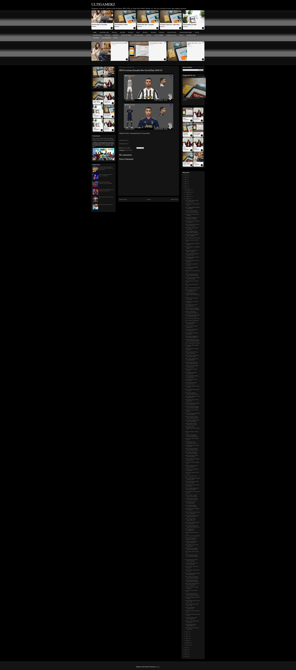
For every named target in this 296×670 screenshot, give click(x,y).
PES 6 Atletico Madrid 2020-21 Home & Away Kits (192, 584)
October (187, 194)
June (187, 634)
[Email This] (137, 148)
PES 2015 (148, 35)
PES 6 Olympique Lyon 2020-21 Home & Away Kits (192, 574)
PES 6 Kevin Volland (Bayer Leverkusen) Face (191, 330)
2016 (185, 654)
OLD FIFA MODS (106, 37)
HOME (94, 32)
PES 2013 (161, 32)
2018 (185, 649)
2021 (185, 185)
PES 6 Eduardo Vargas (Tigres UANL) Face (192, 446)
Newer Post (123, 199)
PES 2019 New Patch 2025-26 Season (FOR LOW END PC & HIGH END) (106, 168)
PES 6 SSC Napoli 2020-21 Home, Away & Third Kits (191, 211)
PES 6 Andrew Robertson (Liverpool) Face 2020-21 (191, 453)
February (188, 642)
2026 (185, 175)
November (188, 192)
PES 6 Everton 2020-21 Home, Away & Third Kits (192, 225)
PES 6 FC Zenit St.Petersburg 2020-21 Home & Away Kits (192, 309)
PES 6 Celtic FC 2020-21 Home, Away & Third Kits (192, 278)
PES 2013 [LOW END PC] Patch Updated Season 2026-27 (106, 190)
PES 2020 (122, 32)
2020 (185, 188)
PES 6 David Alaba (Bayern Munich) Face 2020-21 (191, 218)
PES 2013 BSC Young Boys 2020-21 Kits (191, 298)
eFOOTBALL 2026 (104, 32)
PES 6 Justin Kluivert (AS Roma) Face (191, 380)
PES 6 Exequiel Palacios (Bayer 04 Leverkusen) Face (192, 404)
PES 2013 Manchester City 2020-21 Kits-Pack (191, 564)
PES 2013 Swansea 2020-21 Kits (192, 287)
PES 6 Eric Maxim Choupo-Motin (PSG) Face (191, 466)
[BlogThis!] (138, 148)
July (187, 631)
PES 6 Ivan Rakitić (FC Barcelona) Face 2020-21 (191, 312)
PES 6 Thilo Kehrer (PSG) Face (192, 318)
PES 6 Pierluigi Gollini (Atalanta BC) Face (190, 519)
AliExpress (94, 26)
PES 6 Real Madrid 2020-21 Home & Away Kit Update (191, 581)
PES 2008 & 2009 (138, 35)
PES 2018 (153, 32)
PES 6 (138, 32)
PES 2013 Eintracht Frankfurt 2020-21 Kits (192, 604)
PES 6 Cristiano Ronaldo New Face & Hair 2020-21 (192, 489)
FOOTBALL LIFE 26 (171, 35)
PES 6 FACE (128, 150)
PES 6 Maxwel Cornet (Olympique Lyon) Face (191, 442)
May (187, 636)
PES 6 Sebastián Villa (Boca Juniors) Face (191, 333)
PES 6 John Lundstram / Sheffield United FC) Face (191, 393)
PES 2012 (107, 35)
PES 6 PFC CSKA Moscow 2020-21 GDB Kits (191, 251)
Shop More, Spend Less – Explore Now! (169, 24)
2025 (185, 177)
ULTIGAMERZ (103, 4)
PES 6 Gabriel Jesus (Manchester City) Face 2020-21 (192, 414)
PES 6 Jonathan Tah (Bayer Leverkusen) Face (191, 290)
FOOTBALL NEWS (191, 35)
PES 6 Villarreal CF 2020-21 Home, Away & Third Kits (191, 577)
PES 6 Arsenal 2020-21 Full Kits (192, 343)
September (188, 196)
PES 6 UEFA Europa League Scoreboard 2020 (191, 482)
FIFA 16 (115, 37)
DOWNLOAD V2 (123, 143)
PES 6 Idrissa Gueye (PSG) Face (192, 238)
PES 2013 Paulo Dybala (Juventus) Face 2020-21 (191, 506)
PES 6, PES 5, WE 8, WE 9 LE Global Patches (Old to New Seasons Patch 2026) (103, 139)
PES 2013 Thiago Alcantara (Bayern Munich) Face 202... (192, 417)
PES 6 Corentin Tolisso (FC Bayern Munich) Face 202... (192, 363)
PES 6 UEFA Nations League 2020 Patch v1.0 (191, 201)
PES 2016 (115, 35)
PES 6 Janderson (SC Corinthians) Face (190, 530)
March (187, 640)
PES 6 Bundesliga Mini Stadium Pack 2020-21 (192, 208)
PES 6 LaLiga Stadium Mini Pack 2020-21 (191, 268)
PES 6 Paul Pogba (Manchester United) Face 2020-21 (192, 421)
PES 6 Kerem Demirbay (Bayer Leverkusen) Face (192, 523)
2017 (185, 652)
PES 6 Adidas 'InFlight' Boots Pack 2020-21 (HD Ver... (191, 337)
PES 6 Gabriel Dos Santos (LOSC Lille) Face (191, 618)
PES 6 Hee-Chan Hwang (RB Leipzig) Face (191, 469)
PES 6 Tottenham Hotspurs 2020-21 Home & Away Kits (192, 594)
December (188, 190)
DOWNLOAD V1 (123, 140)
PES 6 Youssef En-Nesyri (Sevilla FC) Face (191, 383)
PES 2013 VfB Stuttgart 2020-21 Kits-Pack (192, 621)
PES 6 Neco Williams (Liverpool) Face (190, 608)
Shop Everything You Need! (189, 24)
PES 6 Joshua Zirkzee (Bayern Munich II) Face (192, 254)
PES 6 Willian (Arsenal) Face (191, 320)
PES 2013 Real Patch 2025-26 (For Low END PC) (105, 175)
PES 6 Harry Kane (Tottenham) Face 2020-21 (192, 509)
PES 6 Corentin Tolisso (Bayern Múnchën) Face (192, 459)
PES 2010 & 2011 (97, 35)
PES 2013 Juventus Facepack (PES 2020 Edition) (191, 456)
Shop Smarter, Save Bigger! (107, 115)
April (187, 638)
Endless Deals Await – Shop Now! (146, 24)
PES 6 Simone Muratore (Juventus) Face (190, 323)
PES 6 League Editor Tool (191, 476)
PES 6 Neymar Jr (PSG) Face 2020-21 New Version (191, 356)
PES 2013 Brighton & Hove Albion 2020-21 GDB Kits (191, 232)
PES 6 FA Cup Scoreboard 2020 (192, 535)
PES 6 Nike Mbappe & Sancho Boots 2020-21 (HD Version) (192, 340)
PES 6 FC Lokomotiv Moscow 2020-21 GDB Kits (192, 235)
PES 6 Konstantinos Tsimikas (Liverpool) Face (191, 376)
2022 (185, 183)
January (187, 645)
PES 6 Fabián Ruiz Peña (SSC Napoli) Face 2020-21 (192, 516)
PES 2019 (130, 32)
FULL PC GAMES (158, 35)
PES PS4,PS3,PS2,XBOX (186, 32)
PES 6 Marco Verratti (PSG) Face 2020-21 (191, 228)
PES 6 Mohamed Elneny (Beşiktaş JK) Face (190, 625)
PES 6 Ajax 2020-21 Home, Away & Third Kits (191, 352)
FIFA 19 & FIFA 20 (171, 32)
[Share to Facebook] (141, 148)
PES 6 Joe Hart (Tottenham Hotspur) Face (191, 326)
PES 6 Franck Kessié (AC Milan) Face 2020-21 (191, 538)
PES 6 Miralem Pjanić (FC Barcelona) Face (191, 305)
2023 (185, 181)
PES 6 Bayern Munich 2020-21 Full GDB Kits (192, 258)
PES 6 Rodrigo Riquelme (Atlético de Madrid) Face (191, 435)
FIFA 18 (197, 32)
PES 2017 (145, 32)
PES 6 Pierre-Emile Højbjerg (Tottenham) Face (191, 366)
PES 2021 (114, 32)
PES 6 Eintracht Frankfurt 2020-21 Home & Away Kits (192, 315)
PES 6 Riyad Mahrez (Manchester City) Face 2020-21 (192, 428)
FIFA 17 (181, 35)
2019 (185, 647)
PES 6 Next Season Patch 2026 (106, 204)
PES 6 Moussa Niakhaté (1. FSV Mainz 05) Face (192, 397)
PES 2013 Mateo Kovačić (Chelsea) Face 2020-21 (191, 424)
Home (149, 199)
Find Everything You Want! (121, 24)
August (187, 198)
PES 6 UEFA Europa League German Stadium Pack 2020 (192, 407)
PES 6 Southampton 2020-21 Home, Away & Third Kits (191, 275)
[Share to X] (140, 148)
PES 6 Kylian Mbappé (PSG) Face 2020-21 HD (191, 359)
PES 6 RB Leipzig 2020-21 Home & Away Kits (191, 542)
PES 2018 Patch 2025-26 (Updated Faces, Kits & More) (105, 182)
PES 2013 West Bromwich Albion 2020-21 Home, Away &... (192, 294)
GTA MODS (96, 37)
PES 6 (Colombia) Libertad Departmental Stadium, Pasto (192, 526)
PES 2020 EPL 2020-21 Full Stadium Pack (191, 545)
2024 (185, 179)
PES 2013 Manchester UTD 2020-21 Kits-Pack (191, 560)
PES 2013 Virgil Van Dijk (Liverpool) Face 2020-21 (191, 499)
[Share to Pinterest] (143, 148)
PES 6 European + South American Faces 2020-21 (191, 495)
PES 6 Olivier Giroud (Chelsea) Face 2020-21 (192, 221)
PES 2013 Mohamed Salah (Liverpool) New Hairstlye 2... (191, 556)
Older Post (174, 199)
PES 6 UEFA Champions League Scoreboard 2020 (192, 478)
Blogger (158, 666)
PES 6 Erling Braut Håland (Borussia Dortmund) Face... (192, 449)
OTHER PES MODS (126, 35)
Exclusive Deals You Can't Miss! (99, 24)
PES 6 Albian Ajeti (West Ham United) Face (192, 628)
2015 (185, 656)
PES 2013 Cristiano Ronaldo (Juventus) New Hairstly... (191, 549)
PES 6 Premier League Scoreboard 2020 (190, 502)
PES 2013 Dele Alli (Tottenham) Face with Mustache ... (192, 513)
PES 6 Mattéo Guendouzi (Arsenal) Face (190, 373)
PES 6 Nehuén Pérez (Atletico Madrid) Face (192, 400)
